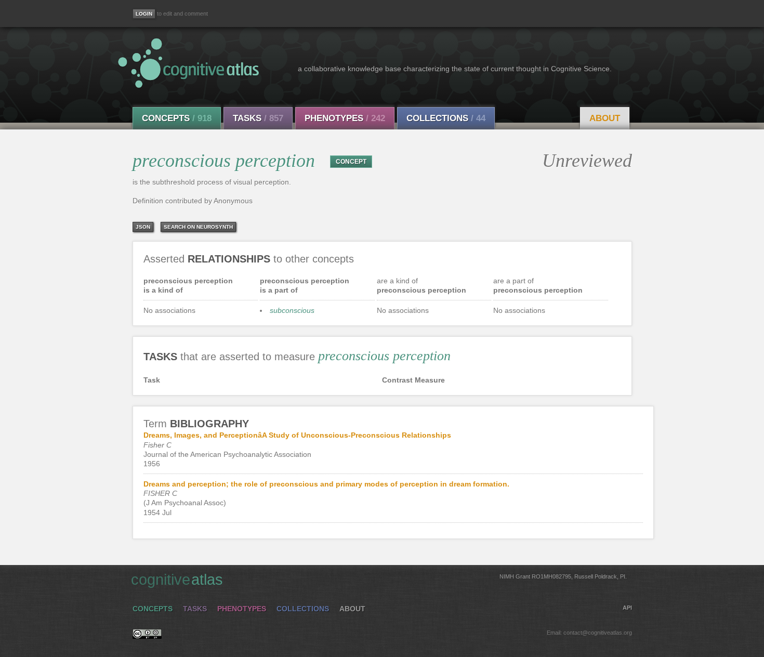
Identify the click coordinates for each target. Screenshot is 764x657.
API (627, 608)
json (143, 227)
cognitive (379, 579)
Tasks (258, 118)
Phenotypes (345, 118)
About (604, 118)
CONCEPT (351, 161)
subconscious (292, 310)
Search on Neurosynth (198, 227)
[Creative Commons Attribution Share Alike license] (147, 636)
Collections (445, 118)
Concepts (177, 118)
